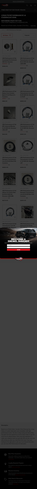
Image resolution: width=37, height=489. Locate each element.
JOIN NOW (18, 249)
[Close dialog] (35, 229)
